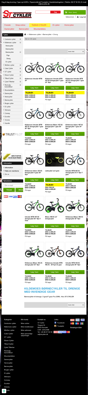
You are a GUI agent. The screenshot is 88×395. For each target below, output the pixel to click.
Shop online (19, 25)
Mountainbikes (40, 29)
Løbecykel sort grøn (52, 171)
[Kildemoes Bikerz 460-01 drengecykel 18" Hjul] (75, 205)
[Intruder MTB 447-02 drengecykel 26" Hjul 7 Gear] (34, 205)
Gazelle (7, 123)
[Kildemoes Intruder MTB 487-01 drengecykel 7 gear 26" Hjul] (34, 113)
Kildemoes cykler (10, 42)
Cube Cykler (9, 68)
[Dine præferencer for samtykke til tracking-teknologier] (4, 391)
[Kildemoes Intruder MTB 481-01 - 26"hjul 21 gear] (54, 251)
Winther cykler (9, 65)
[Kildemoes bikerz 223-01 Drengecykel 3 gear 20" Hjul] (34, 159)
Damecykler (9, 29)
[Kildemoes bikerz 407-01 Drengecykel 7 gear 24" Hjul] (75, 113)
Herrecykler (69, 25)
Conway (7, 113)
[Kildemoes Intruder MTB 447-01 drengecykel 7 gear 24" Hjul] (75, 67)
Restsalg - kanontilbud (8, 86)
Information (7, 163)
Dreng (8, 58)
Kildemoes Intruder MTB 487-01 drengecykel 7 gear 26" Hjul (34, 126)
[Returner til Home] (25, 34)
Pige (8, 55)
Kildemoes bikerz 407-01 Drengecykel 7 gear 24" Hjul (74, 126)
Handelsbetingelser (56, 2)
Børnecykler (24, 29)
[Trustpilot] (12, 140)
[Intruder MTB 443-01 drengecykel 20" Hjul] (75, 251)
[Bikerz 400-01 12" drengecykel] (54, 205)
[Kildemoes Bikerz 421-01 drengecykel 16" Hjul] (34, 251)
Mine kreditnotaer (27, 327)
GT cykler (8, 72)
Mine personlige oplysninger (26, 334)
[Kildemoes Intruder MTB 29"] (34, 67)
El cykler (56, 25)
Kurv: (73, 12)
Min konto (24, 319)
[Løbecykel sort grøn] (54, 159)
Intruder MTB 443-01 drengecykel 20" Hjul (73, 264)
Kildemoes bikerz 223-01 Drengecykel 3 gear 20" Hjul (33, 172)
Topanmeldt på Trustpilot (39, 2)
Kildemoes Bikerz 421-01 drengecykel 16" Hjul (33, 264)
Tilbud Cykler (37, 25)
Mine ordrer (25, 323)
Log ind (83, 17)
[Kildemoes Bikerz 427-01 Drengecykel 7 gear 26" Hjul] (54, 113)
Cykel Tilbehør (9, 82)
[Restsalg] (12, 160)
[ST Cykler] (17, 14)
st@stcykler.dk (43, 334)
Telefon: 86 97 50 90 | (73, 2)
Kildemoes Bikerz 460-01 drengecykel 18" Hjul (74, 218)
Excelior (7, 116)
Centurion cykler (10, 39)
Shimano (8, 110)
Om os (7, 174)
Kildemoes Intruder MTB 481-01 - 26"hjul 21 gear (53, 264)
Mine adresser (26, 330)
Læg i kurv (34, 88)
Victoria (7, 120)
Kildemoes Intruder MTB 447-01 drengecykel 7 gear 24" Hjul (75, 80)
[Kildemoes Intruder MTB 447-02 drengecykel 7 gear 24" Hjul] (54, 67)
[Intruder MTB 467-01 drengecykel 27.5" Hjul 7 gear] (75, 159)
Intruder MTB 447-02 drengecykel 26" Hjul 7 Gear (33, 218)
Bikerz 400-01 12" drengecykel (51, 218)
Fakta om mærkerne (12, 171)
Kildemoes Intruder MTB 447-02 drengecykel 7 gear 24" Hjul (54, 80)
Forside (7, 25)
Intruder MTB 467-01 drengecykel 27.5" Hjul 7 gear (74, 172)
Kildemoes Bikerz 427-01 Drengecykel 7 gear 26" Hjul (54, 126)
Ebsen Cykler (9, 75)
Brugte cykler (9, 103)
